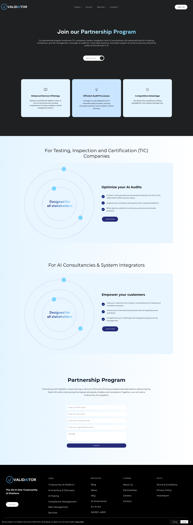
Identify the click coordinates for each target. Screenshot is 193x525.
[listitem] (45, 98)
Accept (184, 522)
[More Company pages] (117, 7)
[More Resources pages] (105, 7)
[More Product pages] (81, 7)
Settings (175, 522)
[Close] (190, 521)
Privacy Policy (79, 522)
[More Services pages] (92, 7)
